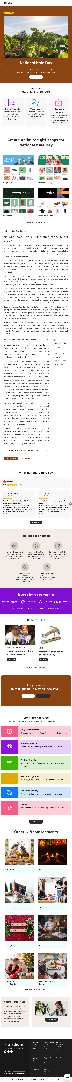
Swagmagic (35, 1048)
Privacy (45, 1060)
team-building (37, 406)
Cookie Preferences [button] (48, 1071)
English (51, 1079)
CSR (33, 1065)
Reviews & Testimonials (37, 1067)
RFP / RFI (58, 1048)
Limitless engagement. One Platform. (13, 1048)
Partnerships (59, 1046)
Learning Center (59, 1044)
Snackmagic (35, 1046)
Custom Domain (47, 1057)
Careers (34, 1062)
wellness (38, 248)
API (45, 1046)
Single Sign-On (47, 1053)
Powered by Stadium (21, 1079)
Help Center (58, 1050)
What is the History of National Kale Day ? (22, 450)
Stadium (34, 1044)
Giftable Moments (48, 1055)
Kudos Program (47, 1050)
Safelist (46, 1065)
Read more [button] (7, 514)
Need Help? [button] (46, 1073)
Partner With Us (36, 1069)
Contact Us (58, 1057)
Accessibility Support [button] (38, 1079)
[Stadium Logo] (14, 1044)
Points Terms (47, 1067)
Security (46, 1069)
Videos (57, 1053)
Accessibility (59, 1055)
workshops (19, 297)
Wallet (45, 1048)
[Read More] (19, 856)
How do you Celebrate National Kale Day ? (22, 340)
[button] (26, 340)
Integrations (47, 1044)
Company (35, 1060)
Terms (45, 1062)
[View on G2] (5, 494)
